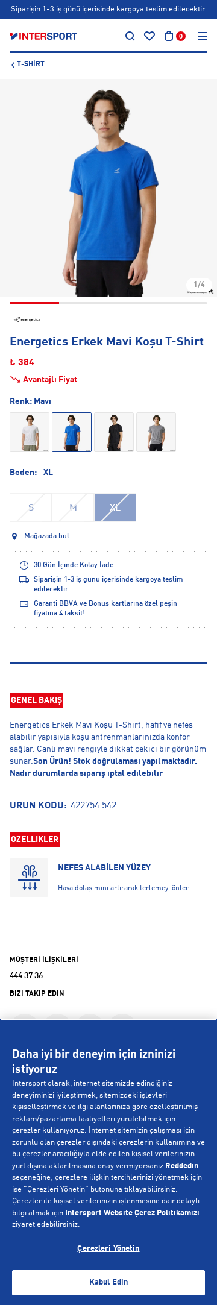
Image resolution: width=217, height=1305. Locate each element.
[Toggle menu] (202, 36)
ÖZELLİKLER (34, 839)
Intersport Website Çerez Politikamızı (132, 1213)
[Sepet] (169, 36)
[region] (108, 1162)
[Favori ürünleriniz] (149, 36)
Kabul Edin (108, 1282)
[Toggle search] (130, 36)
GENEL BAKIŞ (36, 700)
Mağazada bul (46, 536)
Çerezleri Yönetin (108, 1249)
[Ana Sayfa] (43, 36)
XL (115, 508)
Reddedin (181, 1166)
